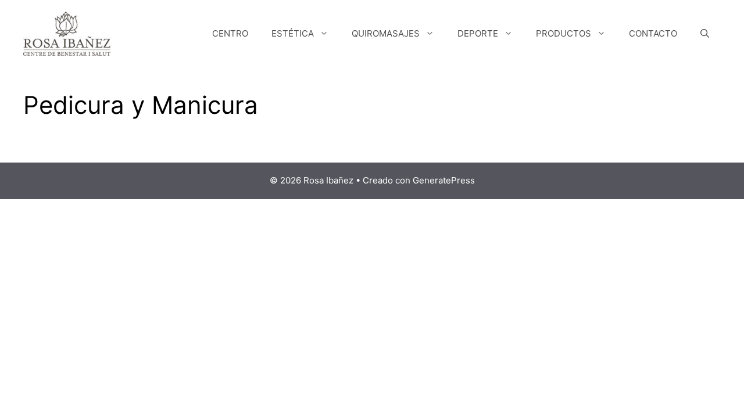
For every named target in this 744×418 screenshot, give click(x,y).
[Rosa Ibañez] (66, 33)
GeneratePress (444, 180)
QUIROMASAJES (386, 33)
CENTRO (230, 33)
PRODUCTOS (563, 33)
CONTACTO (653, 33)
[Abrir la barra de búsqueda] (705, 33)
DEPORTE (477, 33)
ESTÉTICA (292, 33)
